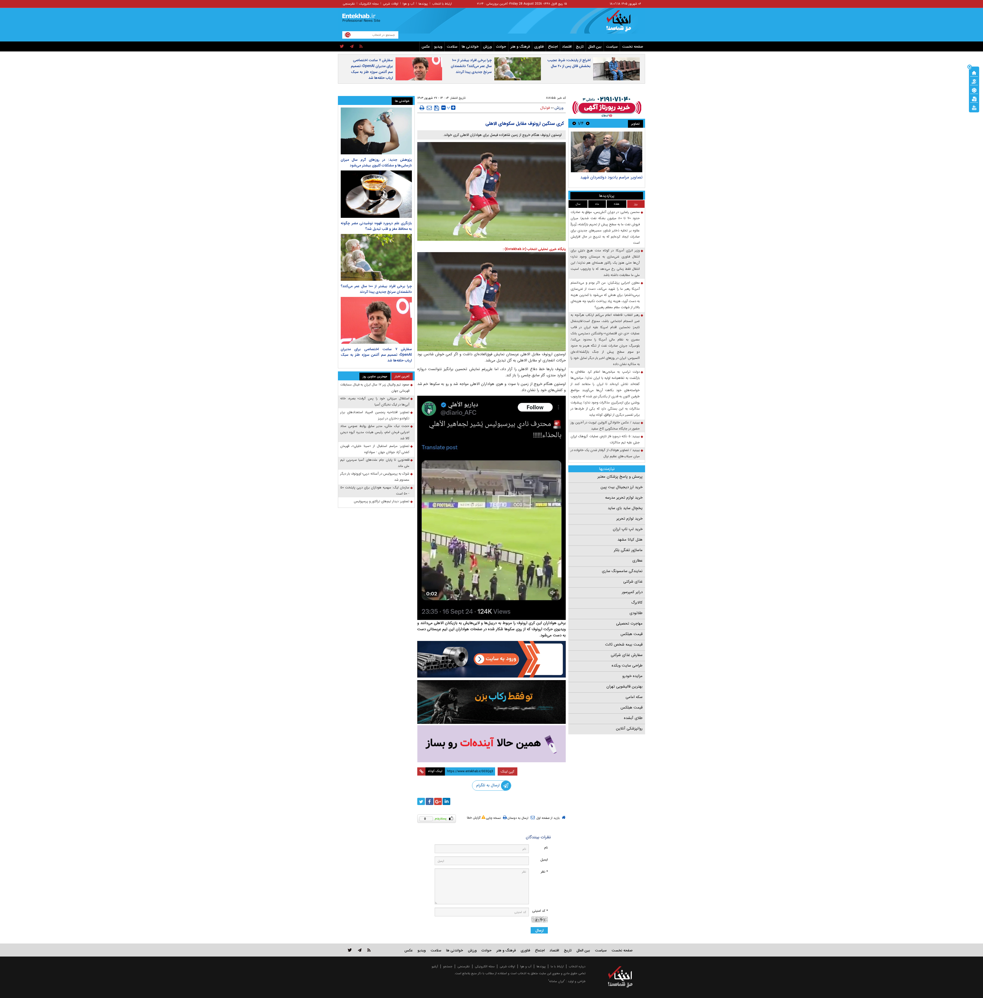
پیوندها (423, 3)
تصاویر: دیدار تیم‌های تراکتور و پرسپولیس (381, 501)
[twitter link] (350, 950)
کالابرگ (637, 602)
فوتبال (545, 108)
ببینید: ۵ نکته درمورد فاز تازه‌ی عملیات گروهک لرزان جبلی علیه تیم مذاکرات (605, 439)
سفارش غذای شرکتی (627, 655)
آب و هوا (408, 3)
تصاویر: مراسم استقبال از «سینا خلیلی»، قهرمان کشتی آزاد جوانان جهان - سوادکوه (374, 449)
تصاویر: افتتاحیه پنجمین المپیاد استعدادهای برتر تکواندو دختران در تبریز (374, 415)
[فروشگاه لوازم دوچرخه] (491, 702)
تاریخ (580, 46)
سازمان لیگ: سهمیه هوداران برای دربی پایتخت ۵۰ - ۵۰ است (374, 490)
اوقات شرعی (390, 3)
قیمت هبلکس (632, 634)
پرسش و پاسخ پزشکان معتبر (620, 477)
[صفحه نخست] (974, 72)
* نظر (544, 871)
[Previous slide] (588, 123)
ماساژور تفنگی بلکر (628, 550)
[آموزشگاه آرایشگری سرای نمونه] (491, 743)
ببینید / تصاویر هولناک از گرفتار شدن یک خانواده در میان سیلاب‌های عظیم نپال (605, 453)
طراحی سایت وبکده (627, 665)
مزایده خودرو (632, 676)
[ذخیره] (436, 108)
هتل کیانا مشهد (630, 539)
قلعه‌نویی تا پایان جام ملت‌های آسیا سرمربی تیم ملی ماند (374, 463)
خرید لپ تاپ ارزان (628, 529)
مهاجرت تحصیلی (629, 623)
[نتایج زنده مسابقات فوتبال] (974, 107)
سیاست (612, 46)
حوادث (501, 46)
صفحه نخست (632, 46)
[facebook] (429, 801)
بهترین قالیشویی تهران (624, 686)
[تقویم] (974, 98)
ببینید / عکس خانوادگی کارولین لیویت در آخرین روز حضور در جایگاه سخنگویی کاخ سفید (605, 425)
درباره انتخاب (577, 966)
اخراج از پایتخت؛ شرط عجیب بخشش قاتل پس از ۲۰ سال (569, 63)
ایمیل (544, 859)
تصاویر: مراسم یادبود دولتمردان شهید (611, 177)
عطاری (637, 560)
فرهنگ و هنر (520, 46)
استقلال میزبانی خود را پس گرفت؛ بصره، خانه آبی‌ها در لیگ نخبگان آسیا (374, 401)
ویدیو (438, 46)
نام (546, 847)
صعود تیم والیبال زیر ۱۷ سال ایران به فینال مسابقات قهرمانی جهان (374, 387)
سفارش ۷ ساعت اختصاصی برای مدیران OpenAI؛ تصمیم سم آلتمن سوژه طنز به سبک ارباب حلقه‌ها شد (372, 69)
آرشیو (435, 966)
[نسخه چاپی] (422, 108)
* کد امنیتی (540, 911)
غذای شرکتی (633, 581)
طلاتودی (636, 613)
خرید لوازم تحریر (629, 519)
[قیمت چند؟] (974, 81)
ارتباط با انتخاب (442, 3)
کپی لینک (507, 771)
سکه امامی (634, 697)
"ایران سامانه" (556, 981)
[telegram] (351, 46)
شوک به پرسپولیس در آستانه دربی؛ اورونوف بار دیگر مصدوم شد (374, 476)
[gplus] (438, 801)
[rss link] (369, 950)
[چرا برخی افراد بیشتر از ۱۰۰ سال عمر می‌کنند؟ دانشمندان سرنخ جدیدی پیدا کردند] (376, 257)
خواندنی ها (470, 46)
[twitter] (342, 46)
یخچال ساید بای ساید (625, 508)
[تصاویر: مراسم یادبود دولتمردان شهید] (606, 152)
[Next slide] (574, 123)
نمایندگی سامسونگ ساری (622, 571)
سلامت (452, 46)
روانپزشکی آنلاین (629, 728)
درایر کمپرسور (632, 592)
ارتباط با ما (557, 966)
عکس (426, 46)
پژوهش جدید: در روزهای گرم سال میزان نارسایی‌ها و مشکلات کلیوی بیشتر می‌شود (376, 162)
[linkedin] (446, 801)
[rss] (361, 46)
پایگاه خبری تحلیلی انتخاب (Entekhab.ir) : (534, 249)
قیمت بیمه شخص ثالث (624, 644)
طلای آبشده (633, 718)
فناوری (539, 46)
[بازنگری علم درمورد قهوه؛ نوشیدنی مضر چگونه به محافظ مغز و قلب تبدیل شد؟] (376, 194)
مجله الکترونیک (369, 3)
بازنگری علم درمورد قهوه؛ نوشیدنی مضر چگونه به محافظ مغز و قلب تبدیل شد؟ (376, 226)
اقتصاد (567, 46)
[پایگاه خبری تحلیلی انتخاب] (622, 23)
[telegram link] (359, 950)
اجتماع (553, 46)
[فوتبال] (974, 90)
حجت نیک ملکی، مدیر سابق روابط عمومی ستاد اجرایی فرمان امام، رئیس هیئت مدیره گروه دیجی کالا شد (374, 432)
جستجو (447, 966)
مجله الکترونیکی (485, 966)
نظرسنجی (349, 3)
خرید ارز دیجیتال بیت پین (622, 487)
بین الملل (595, 46)
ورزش (487, 46)
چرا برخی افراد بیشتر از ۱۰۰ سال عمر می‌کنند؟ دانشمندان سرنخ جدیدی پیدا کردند (471, 66)
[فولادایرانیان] (491, 659)
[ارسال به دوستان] (429, 108)
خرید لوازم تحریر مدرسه (624, 498)
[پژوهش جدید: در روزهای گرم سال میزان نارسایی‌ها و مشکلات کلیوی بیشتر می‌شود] (376, 131)
